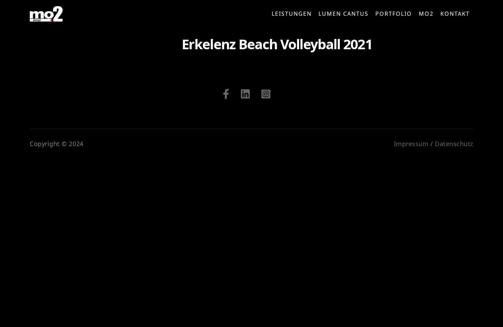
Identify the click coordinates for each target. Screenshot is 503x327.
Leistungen (292, 13)
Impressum (411, 144)
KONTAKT (455, 13)
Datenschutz (454, 144)
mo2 (426, 13)
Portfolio (393, 13)
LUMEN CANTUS (344, 13)
